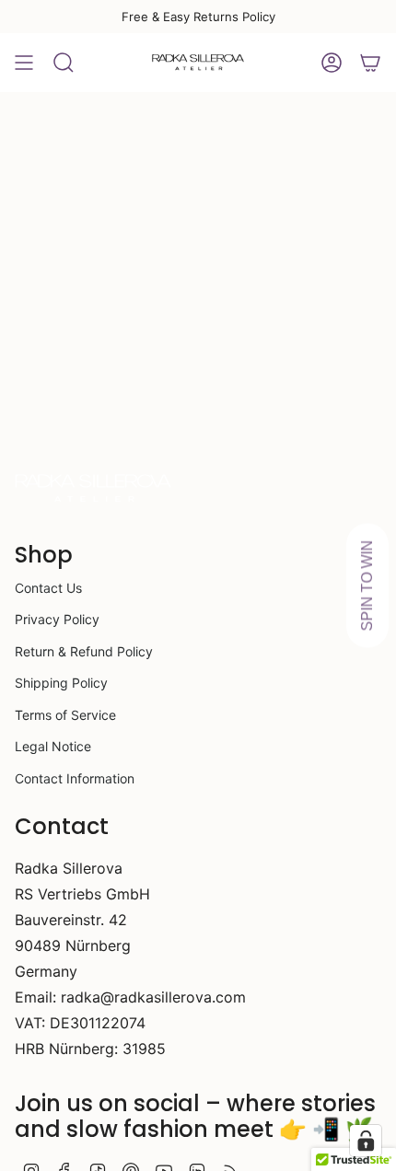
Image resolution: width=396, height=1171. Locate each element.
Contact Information (74, 778)
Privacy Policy (57, 619)
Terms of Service (65, 715)
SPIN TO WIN (367, 586)
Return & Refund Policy (84, 651)
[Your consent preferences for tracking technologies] (365, 1140)
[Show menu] (24, 62)
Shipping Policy (61, 682)
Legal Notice (53, 746)
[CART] (370, 62)
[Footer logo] (93, 489)
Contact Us (48, 588)
